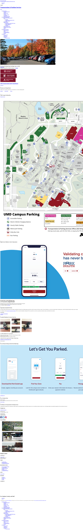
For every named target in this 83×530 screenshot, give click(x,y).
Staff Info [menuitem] (5, 37)
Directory (3, 477)
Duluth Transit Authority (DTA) (10, 511)
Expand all (1, 85)
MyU (3, 3)
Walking (5, 518)
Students (1, 91)
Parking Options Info (7, 502)
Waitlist (16, 68)
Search (1, 5)
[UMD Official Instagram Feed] (6, 486)
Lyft (4, 519)
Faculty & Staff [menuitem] (6, 13)
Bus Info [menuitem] (7, 19)
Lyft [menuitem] (4, 28)
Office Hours (5, 527)
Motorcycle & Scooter (7, 517)
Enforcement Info (6, 521)
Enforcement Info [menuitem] (6, 30)
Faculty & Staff (6, 504)
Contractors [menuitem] (5, 15)
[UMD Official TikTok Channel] (6, 493)
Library (3, 479)
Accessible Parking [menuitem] (6, 14)
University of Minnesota (8, 500)
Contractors (5, 506)
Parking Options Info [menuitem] (7, 11)
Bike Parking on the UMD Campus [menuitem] (10, 23)
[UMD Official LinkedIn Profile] (6, 491)
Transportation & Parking (5, 463)
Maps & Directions (4, 462)
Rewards (7, 516)
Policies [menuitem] (5, 33)
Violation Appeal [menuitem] (6, 31)
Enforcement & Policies (5, 520)
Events (3, 478)
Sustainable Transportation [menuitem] (5, 17)
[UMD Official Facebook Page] (6, 484)
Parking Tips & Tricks (7, 507)
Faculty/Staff (6, 91)
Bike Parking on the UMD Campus (10, 514)
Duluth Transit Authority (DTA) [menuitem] (10, 20)
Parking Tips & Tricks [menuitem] (7, 16)
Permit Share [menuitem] (5, 21)
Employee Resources (5, 468)
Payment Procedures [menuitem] (6, 32)
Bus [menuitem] (4, 18)
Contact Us (5, 526)
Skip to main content (3, 0)
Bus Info (7, 510)
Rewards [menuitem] (7, 25)
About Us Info (6, 525)
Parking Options (4, 501)
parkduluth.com (2, 395)
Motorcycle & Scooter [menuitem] (7, 26)
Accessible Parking (6, 505)
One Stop (3, 498)
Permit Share (5, 512)
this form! (9, 305)
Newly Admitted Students (5, 466)
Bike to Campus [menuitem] (6, 22)
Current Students (4, 467)
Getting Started (8, 515)
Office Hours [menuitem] (5, 36)
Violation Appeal (6, 522)
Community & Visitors (5, 470)
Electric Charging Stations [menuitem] (7, 27)
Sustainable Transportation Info (8, 508)
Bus (4, 509)
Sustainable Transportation (4, 313)
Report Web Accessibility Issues (42, 500)
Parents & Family (4, 469)
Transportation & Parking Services (10, 7)
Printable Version (2, 96)
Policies (5, 524)
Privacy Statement (36, 500)
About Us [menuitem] (3, 34)
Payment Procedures (6, 523)
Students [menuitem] (5, 12)
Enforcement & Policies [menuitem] (5, 29)
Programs (1, 314)
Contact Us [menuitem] (5, 35)
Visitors (11, 91)
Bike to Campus (6, 513)
